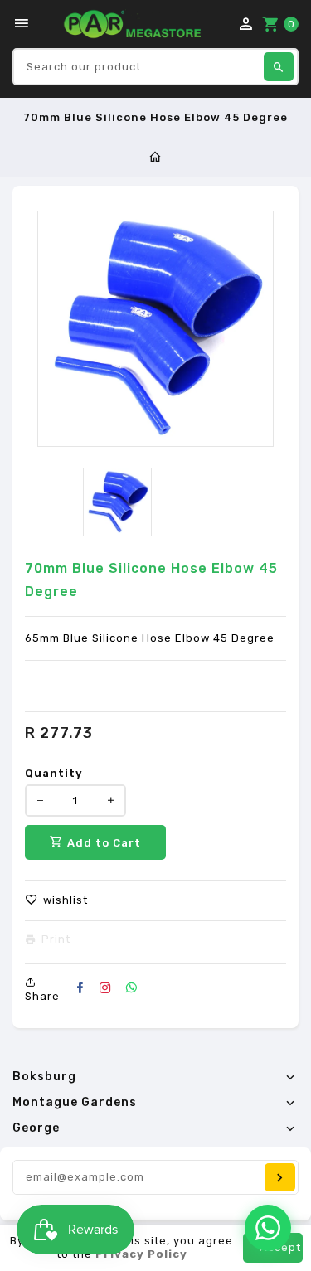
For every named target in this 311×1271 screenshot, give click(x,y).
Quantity (54, 773)
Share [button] (42, 996)
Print (55, 939)
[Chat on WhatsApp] (268, 1228)
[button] (56, 900)
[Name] (280, 1177)
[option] (117, 502)
